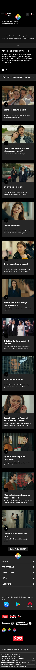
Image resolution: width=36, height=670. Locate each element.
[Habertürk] (5, 616)
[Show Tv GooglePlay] (18, 604)
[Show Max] (15, 630)
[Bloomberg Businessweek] (23, 623)
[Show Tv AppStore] (6, 604)
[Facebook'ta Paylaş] (3, 70)
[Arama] (34, 14)
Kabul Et (31, 662)
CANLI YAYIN (9, 14)
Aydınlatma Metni (7, 662)
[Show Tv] (18, 17)
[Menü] (2, 14)
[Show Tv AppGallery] (29, 604)
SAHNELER (29, 77)
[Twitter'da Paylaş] (6, 70)
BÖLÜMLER (6, 77)
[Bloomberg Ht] (8, 623)
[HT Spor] (20, 616)
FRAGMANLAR (17, 77)
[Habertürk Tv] (13, 616)
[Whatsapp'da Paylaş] (10, 69)
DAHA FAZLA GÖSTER (18, 549)
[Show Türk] (9, 630)
